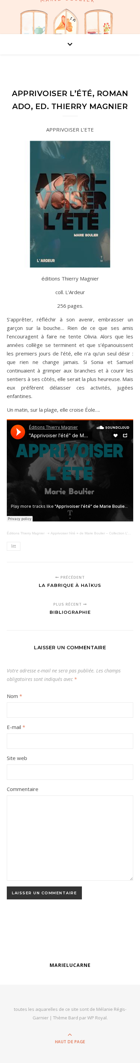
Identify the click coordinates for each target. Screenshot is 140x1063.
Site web (17, 758)
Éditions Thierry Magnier (26, 533)
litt (13, 546)
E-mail (16, 727)
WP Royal (97, 1018)
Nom (14, 696)
